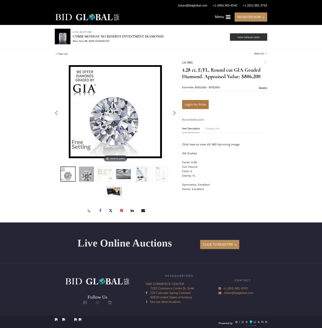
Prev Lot (62, 53)
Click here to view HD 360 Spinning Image (210, 144)
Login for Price (195, 104)
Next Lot (259, 53)
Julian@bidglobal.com (238, 292)
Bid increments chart (193, 119)
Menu (220, 17)
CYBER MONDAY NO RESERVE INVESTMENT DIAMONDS (118, 36)
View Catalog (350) (249, 37)
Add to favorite (265, 63)
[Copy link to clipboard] (89, 211)
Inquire (263, 87)
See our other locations (165, 301)
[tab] (191, 130)
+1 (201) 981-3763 (235, 288)
